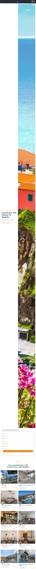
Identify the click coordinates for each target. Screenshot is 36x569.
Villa (2, 487)
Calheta (5, 486)
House (21, 488)
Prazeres (3, 546)
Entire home (5, 487)
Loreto (3, 486)
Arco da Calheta (22, 487)
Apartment (21, 528)
